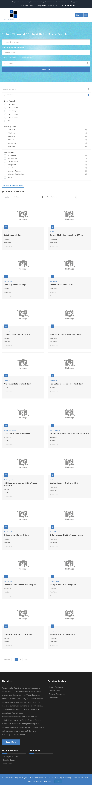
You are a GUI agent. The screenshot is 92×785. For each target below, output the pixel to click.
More (10, 177)
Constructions (47, 162)
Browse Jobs (54, 691)
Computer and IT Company (63, 585)
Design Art (47, 165)
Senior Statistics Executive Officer (67, 235)
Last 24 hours (13, 107)
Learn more (48, 781)
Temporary (47, 143)
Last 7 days (12, 111)
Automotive (47, 158)
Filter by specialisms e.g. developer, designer (17, 58)
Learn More (11, 742)
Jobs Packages (9, 760)
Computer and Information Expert (20, 585)
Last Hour (11, 104)
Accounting (47, 155)
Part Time (47, 140)
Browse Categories (57, 694)
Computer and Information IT (18, 634)
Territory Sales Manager (15, 285)
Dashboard (53, 698)
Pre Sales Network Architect (17, 384)
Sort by (6, 197)
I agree (58, 781)
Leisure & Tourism (47, 171)
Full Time (47, 133)
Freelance (47, 130)
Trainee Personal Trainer (62, 285)
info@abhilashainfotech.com (47, 6)
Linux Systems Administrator (17, 334)
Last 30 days (12, 117)
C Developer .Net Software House (66, 535)
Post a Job (7, 764)
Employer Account (11, 757)
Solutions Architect (13, 235)
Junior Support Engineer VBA (64, 483)
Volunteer (47, 146)
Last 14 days (12, 114)
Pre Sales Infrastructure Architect (66, 384)
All (9, 121)
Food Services (47, 168)
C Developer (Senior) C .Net (17, 535)
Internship (47, 136)
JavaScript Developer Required (65, 334)
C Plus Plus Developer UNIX (17, 433)
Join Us (70, 15)
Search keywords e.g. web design (13, 47)
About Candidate (56, 687)
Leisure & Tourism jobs (47, 174)
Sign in (79, 15)
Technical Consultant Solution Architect (69, 433)
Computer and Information (63, 634)
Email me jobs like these (14, 186)
